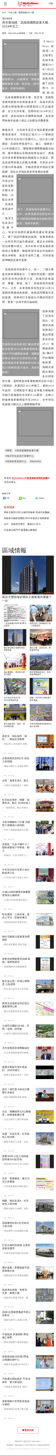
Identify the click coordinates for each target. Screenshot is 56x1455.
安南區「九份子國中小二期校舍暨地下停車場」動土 (15, 847)
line (24, 498)
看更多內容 (28, 1430)
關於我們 (26, 1441)
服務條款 (9, 1445)
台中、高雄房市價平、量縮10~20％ (22, 524)
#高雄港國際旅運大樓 (27, 450)
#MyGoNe (35, 461)
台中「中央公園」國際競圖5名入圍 (18, 12)
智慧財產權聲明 (43, 1445)
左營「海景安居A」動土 (15, 780)
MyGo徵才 (36, 1441)
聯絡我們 (18, 1441)
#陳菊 (8, 450)
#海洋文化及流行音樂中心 (19, 456)
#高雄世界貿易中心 (15, 461)
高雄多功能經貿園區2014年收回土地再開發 (26, 518)
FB (7, 498)
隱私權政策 (19, 1445)
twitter (42, 498)
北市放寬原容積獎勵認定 (15, 1048)
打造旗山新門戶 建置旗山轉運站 (20, 530)
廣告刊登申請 (30, 1445)
